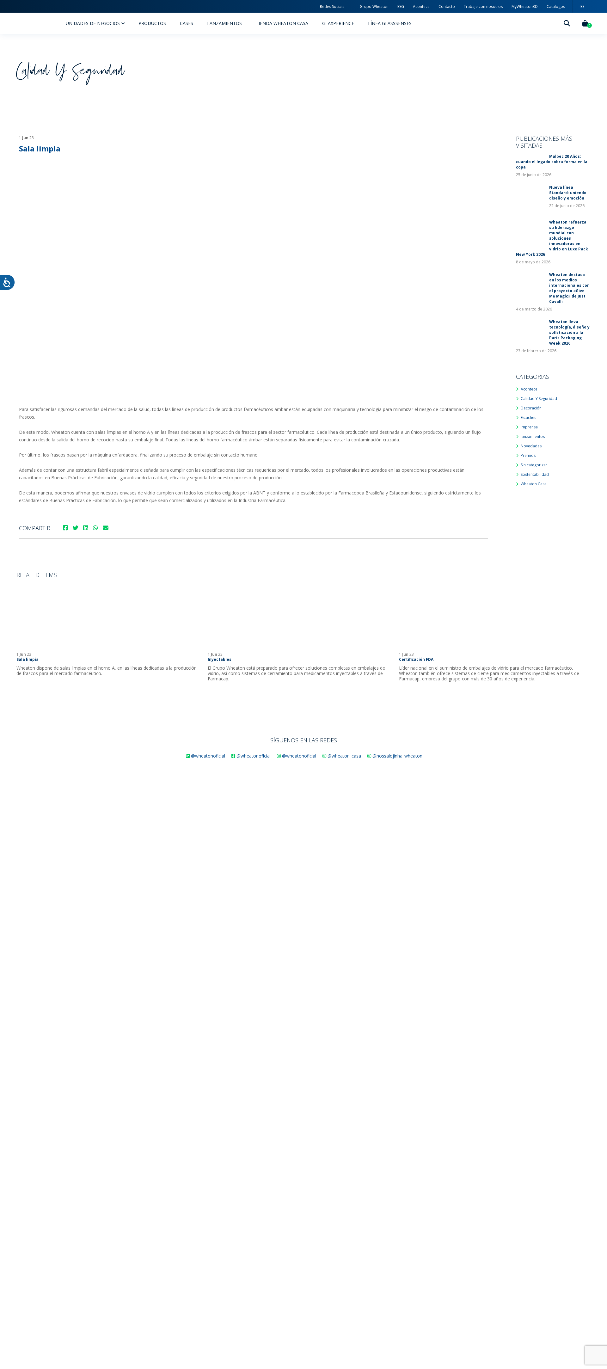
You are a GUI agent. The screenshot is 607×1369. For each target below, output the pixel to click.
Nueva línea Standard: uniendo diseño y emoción (567, 193)
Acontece (421, 6)
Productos (152, 23)
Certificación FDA (416, 659)
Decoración (531, 408)
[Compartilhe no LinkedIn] (85, 528)
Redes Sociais (332, 6)
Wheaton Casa (534, 484)
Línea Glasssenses (390, 23)
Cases (186, 23)
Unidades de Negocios (93, 23)
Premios (528, 455)
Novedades (531, 446)
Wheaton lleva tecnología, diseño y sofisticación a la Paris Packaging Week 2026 (569, 332)
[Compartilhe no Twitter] (75, 528)
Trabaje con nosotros (483, 6)
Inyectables (219, 659)
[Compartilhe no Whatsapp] (95, 528)
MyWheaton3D (525, 6)
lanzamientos (533, 436)
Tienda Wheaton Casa (282, 23)
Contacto (446, 6)
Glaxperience (338, 23)
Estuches (528, 417)
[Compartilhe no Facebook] (65, 528)
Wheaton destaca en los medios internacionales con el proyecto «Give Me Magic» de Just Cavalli (569, 288)
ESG (400, 6)
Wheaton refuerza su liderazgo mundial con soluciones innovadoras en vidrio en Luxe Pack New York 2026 (552, 238)
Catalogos (556, 6)
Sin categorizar (534, 465)
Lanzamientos (224, 23)
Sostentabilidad (535, 474)
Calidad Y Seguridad (539, 398)
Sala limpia (27, 659)
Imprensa (529, 427)
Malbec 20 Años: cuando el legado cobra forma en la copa (551, 162)
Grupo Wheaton (374, 6)
